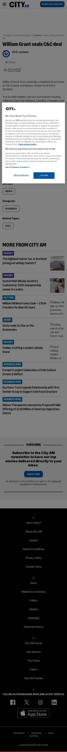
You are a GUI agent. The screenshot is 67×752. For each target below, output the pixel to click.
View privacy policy (27, 144)
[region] (33, 143)
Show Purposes (21, 175)
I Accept (44, 175)
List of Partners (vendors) (17, 167)
